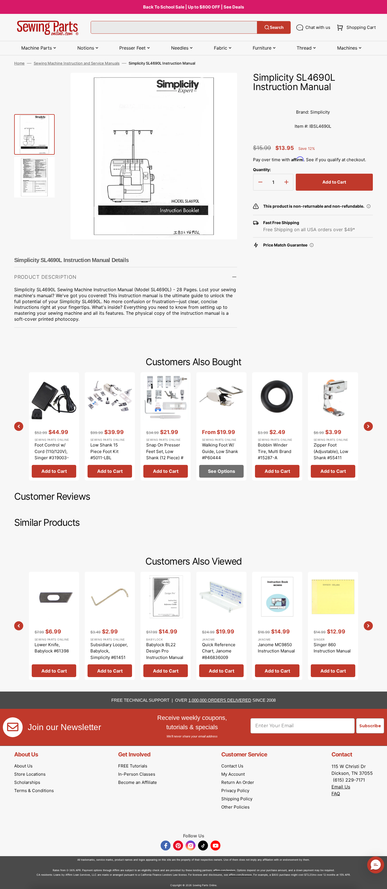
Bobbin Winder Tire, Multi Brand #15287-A (274, 451)
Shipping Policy (236, 798)
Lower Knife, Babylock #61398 (52, 648)
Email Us (340, 787)
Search (277, 27)
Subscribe (370, 725)
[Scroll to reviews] (313, 99)
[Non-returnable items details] (368, 206)
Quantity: (262, 169)
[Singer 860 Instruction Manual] (333, 626)
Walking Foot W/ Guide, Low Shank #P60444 (220, 451)
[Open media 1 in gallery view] (224, 85)
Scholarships (27, 782)
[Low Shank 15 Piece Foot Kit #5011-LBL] (110, 426)
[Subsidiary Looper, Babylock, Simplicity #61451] (110, 626)
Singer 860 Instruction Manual (332, 648)
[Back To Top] (378, 880)
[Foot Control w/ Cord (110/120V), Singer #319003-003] (54, 426)
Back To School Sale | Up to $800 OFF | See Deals (193, 7)
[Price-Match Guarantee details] (311, 245)
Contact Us (232, 766)
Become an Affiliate (137, 782)
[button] (355, 27)
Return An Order (237, 782)
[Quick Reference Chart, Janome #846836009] (221, 626)
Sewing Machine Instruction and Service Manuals (77, 63)
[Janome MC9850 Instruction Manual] (277, 626)
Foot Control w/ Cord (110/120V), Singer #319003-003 (52, 454)
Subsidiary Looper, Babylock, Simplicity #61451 (109, 651)
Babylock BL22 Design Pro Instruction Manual (164, 651)
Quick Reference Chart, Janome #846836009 (218, 651)
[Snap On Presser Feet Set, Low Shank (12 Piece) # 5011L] (166, 426)
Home (19, 63)
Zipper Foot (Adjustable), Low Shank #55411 (331, 451)
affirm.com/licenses (240, 874)
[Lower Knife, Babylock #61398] (54, 626)
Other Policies (235, 807)
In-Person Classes (136, 774)
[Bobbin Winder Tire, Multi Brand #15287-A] (277, 426)
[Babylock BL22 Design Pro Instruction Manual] (166, 626)
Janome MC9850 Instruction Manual (276, 648)
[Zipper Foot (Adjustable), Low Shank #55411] (333, 426)
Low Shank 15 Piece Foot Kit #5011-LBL (104, 451)
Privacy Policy (235, 790)
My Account (233, 774)
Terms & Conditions (34, 790)
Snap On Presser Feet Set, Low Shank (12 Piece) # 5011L (164, 454)
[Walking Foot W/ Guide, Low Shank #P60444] (221, 426)
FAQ (335, 793)
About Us (23, 766)
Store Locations (30, 774)
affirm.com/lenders (224, 870)
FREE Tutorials (132, 766)
